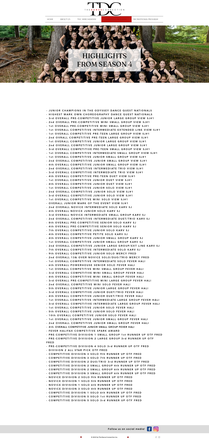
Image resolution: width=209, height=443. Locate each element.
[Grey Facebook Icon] (156, 437)
